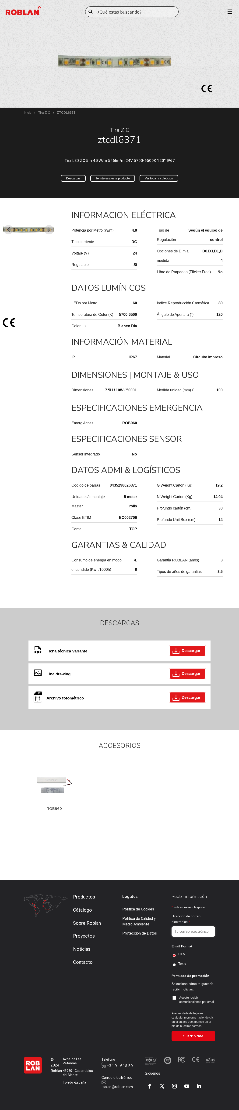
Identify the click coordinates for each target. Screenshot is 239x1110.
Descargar (191, 650)
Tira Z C (44, 112)
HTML (182, 954)
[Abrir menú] (228, 12)
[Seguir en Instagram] (174, 1086)
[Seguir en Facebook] (149, 1086)
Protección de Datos (139, 933)
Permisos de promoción (190, 976)
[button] (8, 230)
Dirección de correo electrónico (186, 919)
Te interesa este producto (112, 178)
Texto (182, 963)
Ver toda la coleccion (159, 178)
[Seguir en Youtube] (186, 1086)
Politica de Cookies (138, 909)
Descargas (73, 178)
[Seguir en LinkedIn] (199, 1086)
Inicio (28, 112)
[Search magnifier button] (90, 11)
